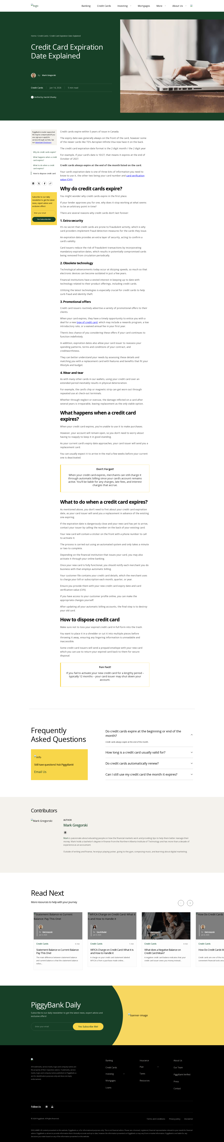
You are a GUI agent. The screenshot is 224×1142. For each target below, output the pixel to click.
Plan (142, 1066)
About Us (177, 5)
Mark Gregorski (49, 75)
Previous (181, 903)
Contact (177, 1088)
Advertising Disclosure (43, 142)
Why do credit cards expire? (44, 152)
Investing (122, 5)
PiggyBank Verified (182, 1074)
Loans (108, 1087)
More (159, 5)
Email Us (40, 772)
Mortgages (144, 5)
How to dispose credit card (44, 173)
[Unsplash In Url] (52, 1107)
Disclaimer (188, 1119)
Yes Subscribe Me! (44, 219)
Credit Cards (104, 5)
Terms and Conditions (156, 1119)
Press (176, 1081)
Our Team (178, 1067)
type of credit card (87, 322)
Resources (145, 1080)
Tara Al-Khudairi (101, 932)
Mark (65, 838)
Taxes (142, 1073)
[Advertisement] (173, 146)
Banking (86, 5)
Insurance (144, 1060)
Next (190, 903)
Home (33, 36)
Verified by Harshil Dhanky (45, 97)
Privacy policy (174, 1119)
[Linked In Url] (46, 1107)
